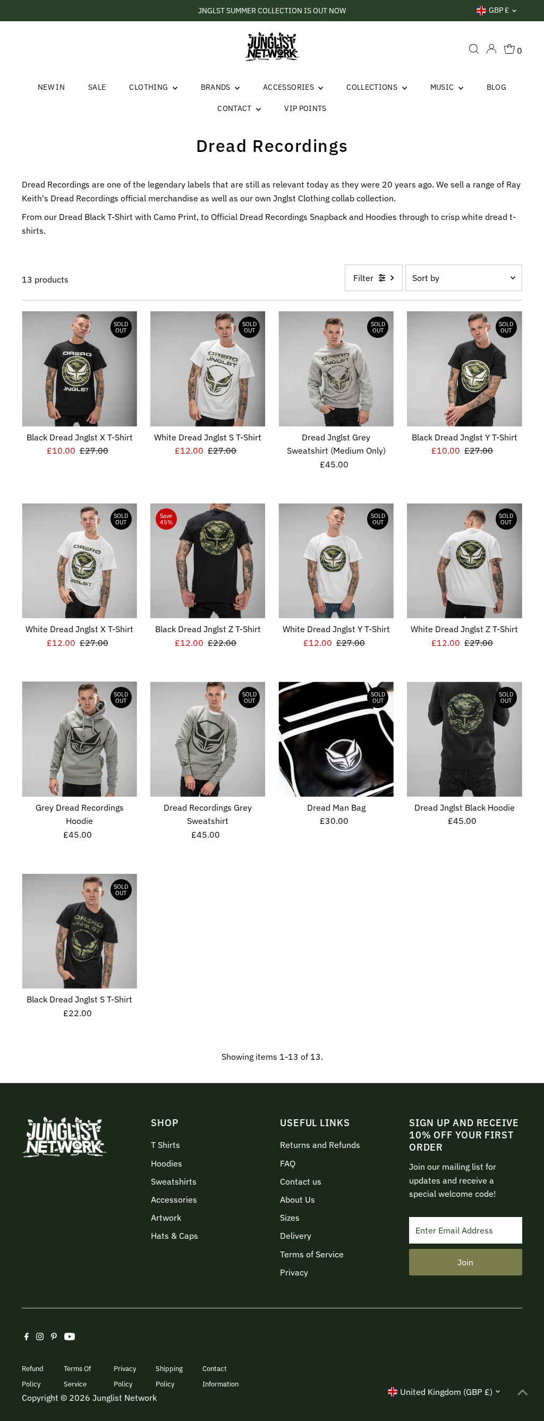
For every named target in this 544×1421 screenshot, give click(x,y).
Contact (235, 108)
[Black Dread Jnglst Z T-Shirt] (208, 560)
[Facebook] (26, 1337)
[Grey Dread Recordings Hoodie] (79, 739)
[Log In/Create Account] (491, 49)
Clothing (149, 87)
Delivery (295, 1235)
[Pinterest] (54, 1337)
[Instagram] (39, 1337)
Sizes (290, 1217)
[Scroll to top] (522, 1391)
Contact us (300, 1181)
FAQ (287, 1163)
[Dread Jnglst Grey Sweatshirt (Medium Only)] (336, 369)
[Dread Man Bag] (336, 739)
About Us (297, 1199)
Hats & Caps (174, 1235)
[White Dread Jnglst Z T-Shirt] (464, 560)
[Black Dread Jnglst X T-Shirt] (79, 369)
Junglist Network (124, 1397)
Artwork (166, 1217)
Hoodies (166, 1163)
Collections (372, 87)
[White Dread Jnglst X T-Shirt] (79, 560)
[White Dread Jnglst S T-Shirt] (208, 369)
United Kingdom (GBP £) (446, 1391)
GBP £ (499, 10)
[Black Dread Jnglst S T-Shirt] (79, 931)
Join (465, 1262)
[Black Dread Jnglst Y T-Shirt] (464, 369)
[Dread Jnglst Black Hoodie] (464, 739)
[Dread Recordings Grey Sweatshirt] (208, 739)
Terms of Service (312, 1254)
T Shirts (165, 1144)
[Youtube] (70, 1337)
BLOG (496, 87)
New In (51, 87)
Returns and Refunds (320, 1144)
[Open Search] (474, 49)
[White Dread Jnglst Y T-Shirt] (336, 560)
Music (443, 87)
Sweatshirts (174, 1181)
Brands (216, 87)
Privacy (294, 1272)
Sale (97, 87)
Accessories (289, 87)
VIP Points (305, 108)
